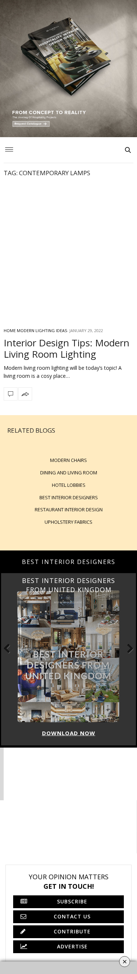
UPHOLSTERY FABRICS (68, 522)
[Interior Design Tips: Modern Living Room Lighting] (68, 251)
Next (126, 648)
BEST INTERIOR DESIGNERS (68, 497)
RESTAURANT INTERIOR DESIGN (69, 509)
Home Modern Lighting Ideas (35, 330)
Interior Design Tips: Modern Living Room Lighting (66, 348)
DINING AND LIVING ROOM (68, 472)
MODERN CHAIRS (68, 460)
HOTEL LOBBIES (68, 485)
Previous (11, 648)
